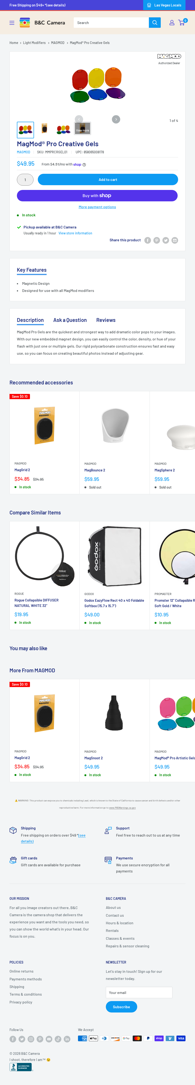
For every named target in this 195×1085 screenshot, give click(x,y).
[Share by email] (174, 240)
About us (113, 907)
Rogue (19, 594)
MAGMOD (58, 43)
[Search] (155, 22)
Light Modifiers (34, 43)
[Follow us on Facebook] (13, 1039)
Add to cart (108, 179)
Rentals (112, 930)
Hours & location (119, 922)
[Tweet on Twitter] (165, 240)
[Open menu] (12, 23)
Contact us (115, 915)
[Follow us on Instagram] (31, 1039)
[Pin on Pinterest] (156, 240)
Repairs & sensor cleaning (127, 946)
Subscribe (121, 1006)
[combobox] (111, 22)
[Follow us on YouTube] (49, 1039)
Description (30, 320)
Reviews (106, 320)
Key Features (32, 269)
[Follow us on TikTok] (58, 1039)
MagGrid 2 (22, 470)
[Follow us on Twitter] (22, 1039)
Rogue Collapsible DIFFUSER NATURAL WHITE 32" (36, 603)
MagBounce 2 (94, 470)
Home (14, 43)
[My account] (172, 22)
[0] (182, 22)
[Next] (116, 119)
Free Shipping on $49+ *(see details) (37, 5)
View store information (75, 233)
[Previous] (79, 119)
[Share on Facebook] (147, 240)
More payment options (97, 206)
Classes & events (120, 938)
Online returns (22, 971)
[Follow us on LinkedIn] (67, 1039)
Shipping (17, 986)
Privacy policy (21, 1002)
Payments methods (26, 979)
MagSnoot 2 (93, 758)
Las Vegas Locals (167, 5)
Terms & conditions (26, 994)
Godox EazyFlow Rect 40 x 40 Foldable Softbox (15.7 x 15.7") (114, 603)
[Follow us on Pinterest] (40, 1039)
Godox (89, 594)
